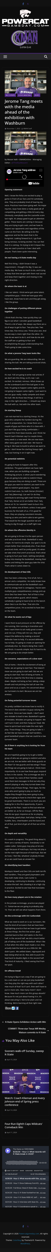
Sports (37, 95)
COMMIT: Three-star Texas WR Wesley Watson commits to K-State (27, 1030)
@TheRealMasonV (20, 162)
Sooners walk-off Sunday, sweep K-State (24, 1052)
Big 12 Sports (10, 95)
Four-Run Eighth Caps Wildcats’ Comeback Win (23, 1125)
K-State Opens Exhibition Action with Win (25, 1022)
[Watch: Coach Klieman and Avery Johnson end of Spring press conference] (25, 1070)
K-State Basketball (24, 95)
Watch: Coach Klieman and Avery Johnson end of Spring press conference (25, 1101)
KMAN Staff (27, 128)
